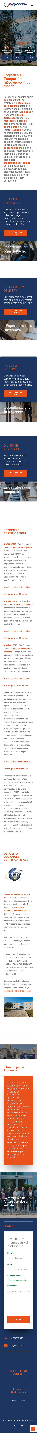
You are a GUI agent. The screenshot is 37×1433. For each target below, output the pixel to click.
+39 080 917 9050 (16, 1338)
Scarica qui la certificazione (16, 638)
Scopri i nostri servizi (15, 233)
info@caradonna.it (17, 1346)
